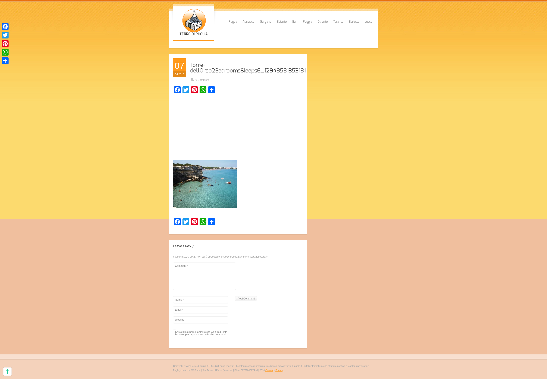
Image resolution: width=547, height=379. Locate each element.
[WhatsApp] (5, 52)
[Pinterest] (5, 43)
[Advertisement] (238, 128)
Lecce (368, 21)
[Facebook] (5, 26)
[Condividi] (5, 60)
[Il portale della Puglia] (193, 35)
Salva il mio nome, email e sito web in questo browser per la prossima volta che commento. (201, 333)
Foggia (307, 21)
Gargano (265, 21)
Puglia (233, 21)
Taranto (338, 21)
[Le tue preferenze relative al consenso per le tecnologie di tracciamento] (7, 371)
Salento (282, 21)
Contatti (269, 370)
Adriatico (248, 21)
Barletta (354, 21)
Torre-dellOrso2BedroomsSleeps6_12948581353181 (248, 68)
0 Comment (202, 79)
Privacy (279, 370)
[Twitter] (5, 35)
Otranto (323, 21)
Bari (294, 21)
